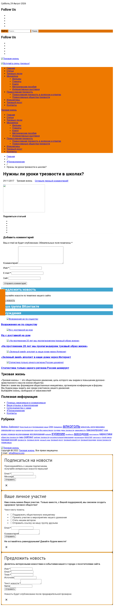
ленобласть (69, 434)
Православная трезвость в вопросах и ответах (36, 94)
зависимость (80, 430)
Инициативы (13, 100)
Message (9, 476)
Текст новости (12, 583)
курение (58, 434)
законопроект (94, 430)
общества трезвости (9, 437)
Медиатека (12, 76)
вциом (18, 430)
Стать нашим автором (24, 520)
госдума (57, 430)
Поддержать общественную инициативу (34, 514)
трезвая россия (9, 440)
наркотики (105, 434)
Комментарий (10, 263)
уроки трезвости (104, 440)
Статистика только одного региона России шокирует (35, 367)
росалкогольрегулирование (62, 437)
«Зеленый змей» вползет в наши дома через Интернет (36, 357)
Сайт (5, 278)
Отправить (10, 480)
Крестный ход (26, 427)
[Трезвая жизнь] (10, 448)
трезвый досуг (57, 440)
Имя (6, 268)
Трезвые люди (14, 73)
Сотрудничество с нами (19, 408)
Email (7, 473)
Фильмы (16, 79)
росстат (88, 437)
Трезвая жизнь (9, 110)
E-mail (7, 273)
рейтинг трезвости (41, 437)
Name (7, 586)
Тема (7, 574)
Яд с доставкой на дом (15, 335)
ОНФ (51, 427)
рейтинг (28, 437)
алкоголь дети (88, 427)
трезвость (22, 440)
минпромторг (94, 434)
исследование (22, 434)
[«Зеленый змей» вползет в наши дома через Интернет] (36, 351)
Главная (11, 68)
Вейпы (4, 427)
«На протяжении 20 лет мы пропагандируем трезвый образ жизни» (44, 346)
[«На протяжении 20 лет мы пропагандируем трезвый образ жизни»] (43, 340)
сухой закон (106, 437)
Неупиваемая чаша (40, 427)
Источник (9, 577)
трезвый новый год (72, 440)
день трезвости (67, 430)
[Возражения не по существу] (22, 319)
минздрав (81, 434)
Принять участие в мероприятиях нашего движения (40, 517)
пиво (21, 437)
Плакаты (16, 81)
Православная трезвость (20, 92)
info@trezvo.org (16, 453)
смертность (97, 437)
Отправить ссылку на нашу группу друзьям (35, 523)
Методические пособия (24, 86)
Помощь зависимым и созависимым (26, 402)
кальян (48, 434)
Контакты (12, 105)
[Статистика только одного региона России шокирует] (35, 362)
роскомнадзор (79, 437)
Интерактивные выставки (26, 89)
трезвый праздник (88, 440)
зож (106, 430)
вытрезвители (28, 430)
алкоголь (71, 426)
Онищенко (58, 427)
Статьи (10, 71)
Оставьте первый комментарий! (51, 181)
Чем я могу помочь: (14, 509)
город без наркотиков (43, 430)
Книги (15, 84)
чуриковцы (6, 442)
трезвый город (45, 440)
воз (13, 430)
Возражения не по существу (19, 324)
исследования (37, 434)
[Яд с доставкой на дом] (20, 330)
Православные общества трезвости (31, 97)
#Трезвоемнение (16, 161)
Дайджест (14, 427)
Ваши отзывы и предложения (22, 405)
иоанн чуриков (8, 434)
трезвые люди (33, 440)
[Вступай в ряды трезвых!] (15, 63)
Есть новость (8, 300)
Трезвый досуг (14, 102)
